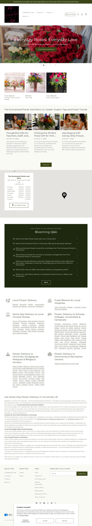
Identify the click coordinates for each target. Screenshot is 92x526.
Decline (64, 521)
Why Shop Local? (40, 479)
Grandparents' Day (10, 472)
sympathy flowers (74, 419)
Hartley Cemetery (29, 325)
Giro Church (23, 378)
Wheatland (39, 306)
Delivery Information (38, 483)
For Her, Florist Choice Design (12, 98)
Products (7, 479)
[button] (40, 12)
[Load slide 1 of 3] (41, 65)
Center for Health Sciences (70, 328)
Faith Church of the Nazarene (29, 370)
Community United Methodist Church (25, 368)
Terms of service (40, 497)
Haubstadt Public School (77, 344)
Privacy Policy (23, 515)
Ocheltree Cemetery (20, 331)
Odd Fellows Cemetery (36, 331)
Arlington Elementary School (66, 324)
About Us (7, 482)
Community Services (72, 332)
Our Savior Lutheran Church (23, 384)
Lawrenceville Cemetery (28, 327)
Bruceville (23, 304)
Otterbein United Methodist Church (31, 382)
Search (22, 472)
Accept (45, 521)
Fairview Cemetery (28, 323)
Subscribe (82, 473)
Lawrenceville (39, 304)
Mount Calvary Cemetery (34, 329)
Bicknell (15, 304)
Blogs (21, 476)
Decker (30, 304)
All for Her (28, 98)
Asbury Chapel (18, 366)
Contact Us (38, 476)
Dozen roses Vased (52, 98)
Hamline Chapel (34, 378)
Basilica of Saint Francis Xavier (33, 366)
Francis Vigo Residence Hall (70, 336)
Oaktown (24, 306)
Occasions (7, 476)
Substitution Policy (41, 494)
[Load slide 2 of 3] (43, 65)
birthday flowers (42, 419)
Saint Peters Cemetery (20, 333)
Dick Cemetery (33, 321)
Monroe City (17, 306)
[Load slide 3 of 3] (46, 65)
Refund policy (39, 491)
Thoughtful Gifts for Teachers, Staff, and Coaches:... (17, 134)
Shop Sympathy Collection (46, 52)
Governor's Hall (80, 340)
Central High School (75, 330)
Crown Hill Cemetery (20, 321)
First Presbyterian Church (32, 374)
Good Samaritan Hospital (64, 307)
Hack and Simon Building (66, 342)
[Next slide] (51, 65)
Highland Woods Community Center (67, 363)
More (46, 282)
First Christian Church (32, 372)
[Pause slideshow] (55, 65)
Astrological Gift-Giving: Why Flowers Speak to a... (73, 134)
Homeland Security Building (69, 348)
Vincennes (31, 306)
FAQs (36, 472)
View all (46, 165)
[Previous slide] (37, 65)
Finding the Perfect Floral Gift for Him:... (45, 134)
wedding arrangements (56, 419)
